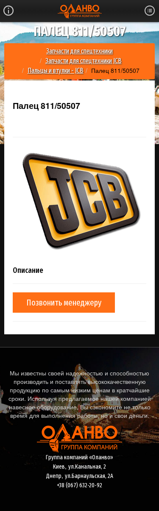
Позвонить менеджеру (63, 302)
